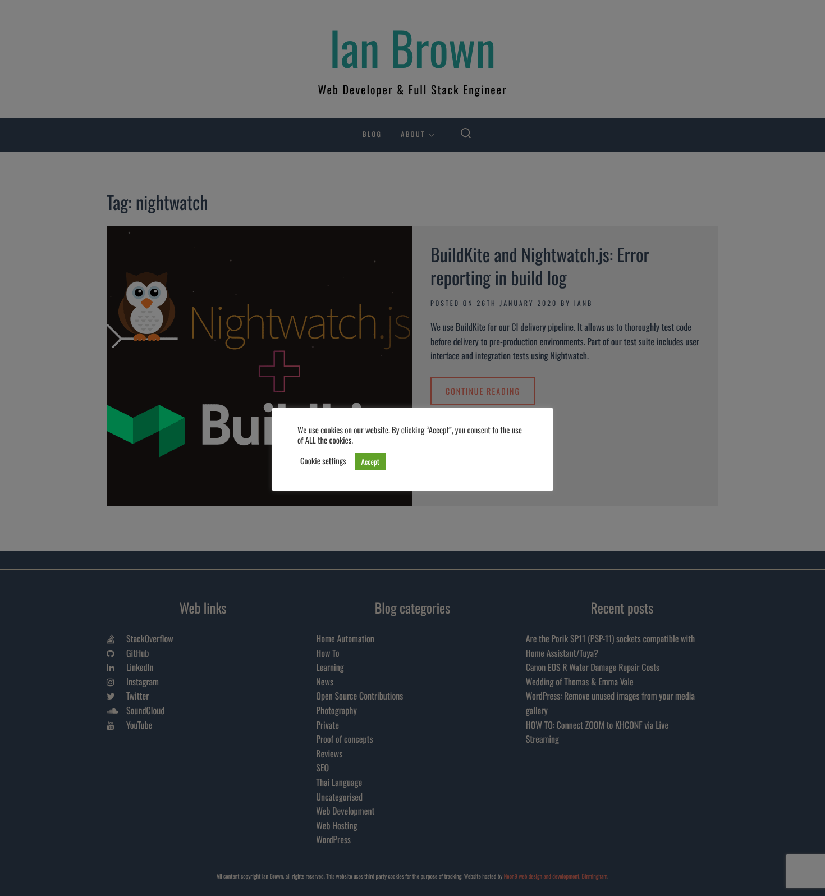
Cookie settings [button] (323, 461)
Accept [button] (370, 461)
